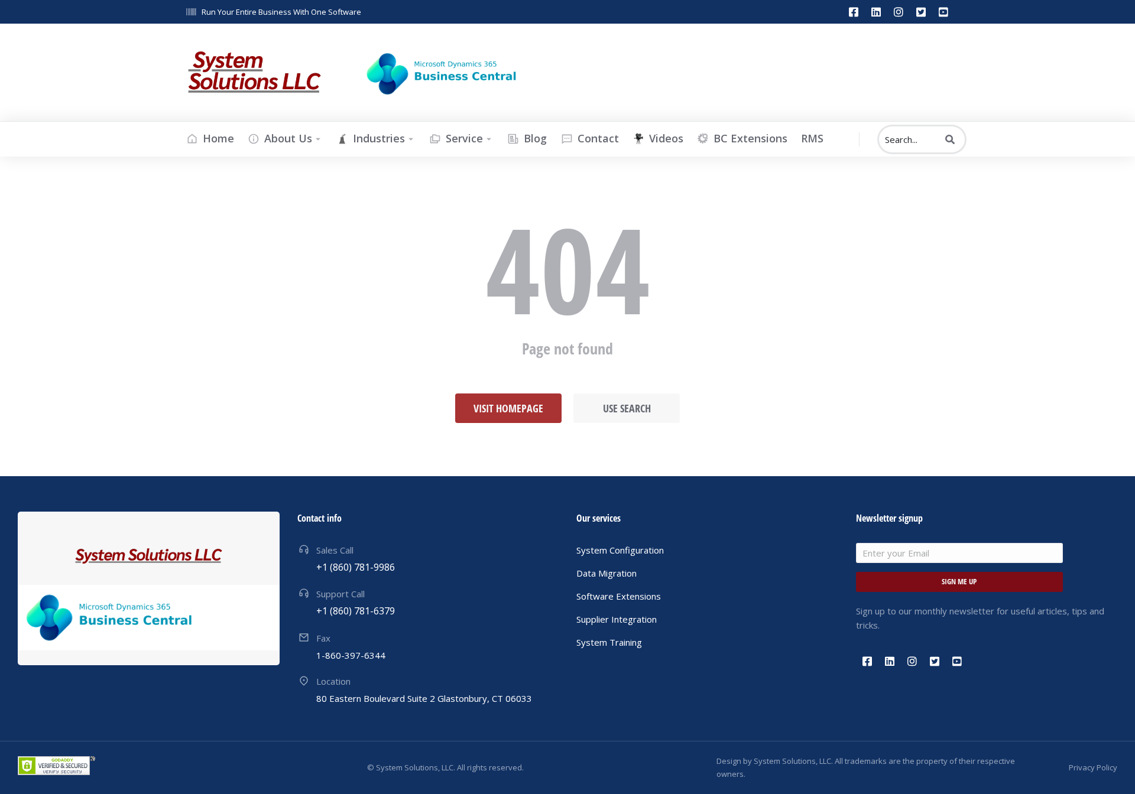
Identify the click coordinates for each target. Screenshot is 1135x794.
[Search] (950, 139)
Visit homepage (508, 408)
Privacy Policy (1093, 767)
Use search (627, 408)
